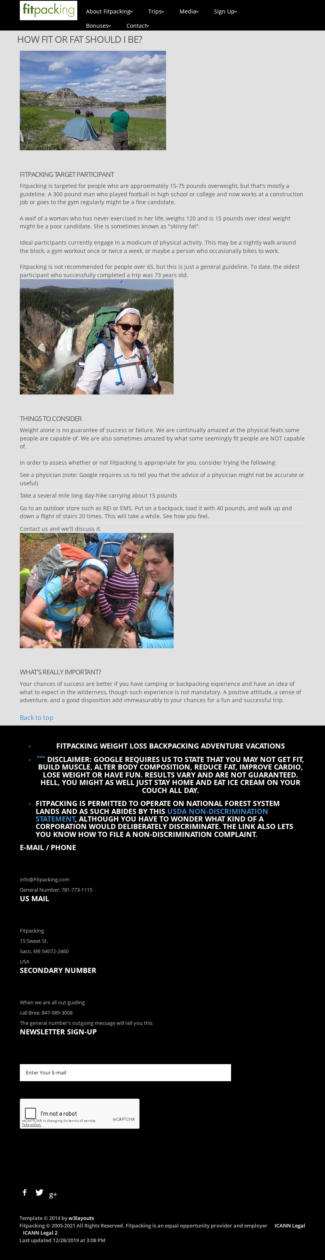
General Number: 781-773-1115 (56, 889)
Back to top (37, 717)
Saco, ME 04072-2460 (44, 951)
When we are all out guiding (52, 1002)
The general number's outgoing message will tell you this (86, 1022)
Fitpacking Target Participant (67, 174)
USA (24, 961)
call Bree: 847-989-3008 (46, 1012)
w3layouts (81, 1218)
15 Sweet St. (34, 940)
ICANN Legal (290, 1225)
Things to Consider (51, 418)
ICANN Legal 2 (40, 1232)
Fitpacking (32, 930)
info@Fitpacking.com (44, 879)
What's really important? (60, 671)
